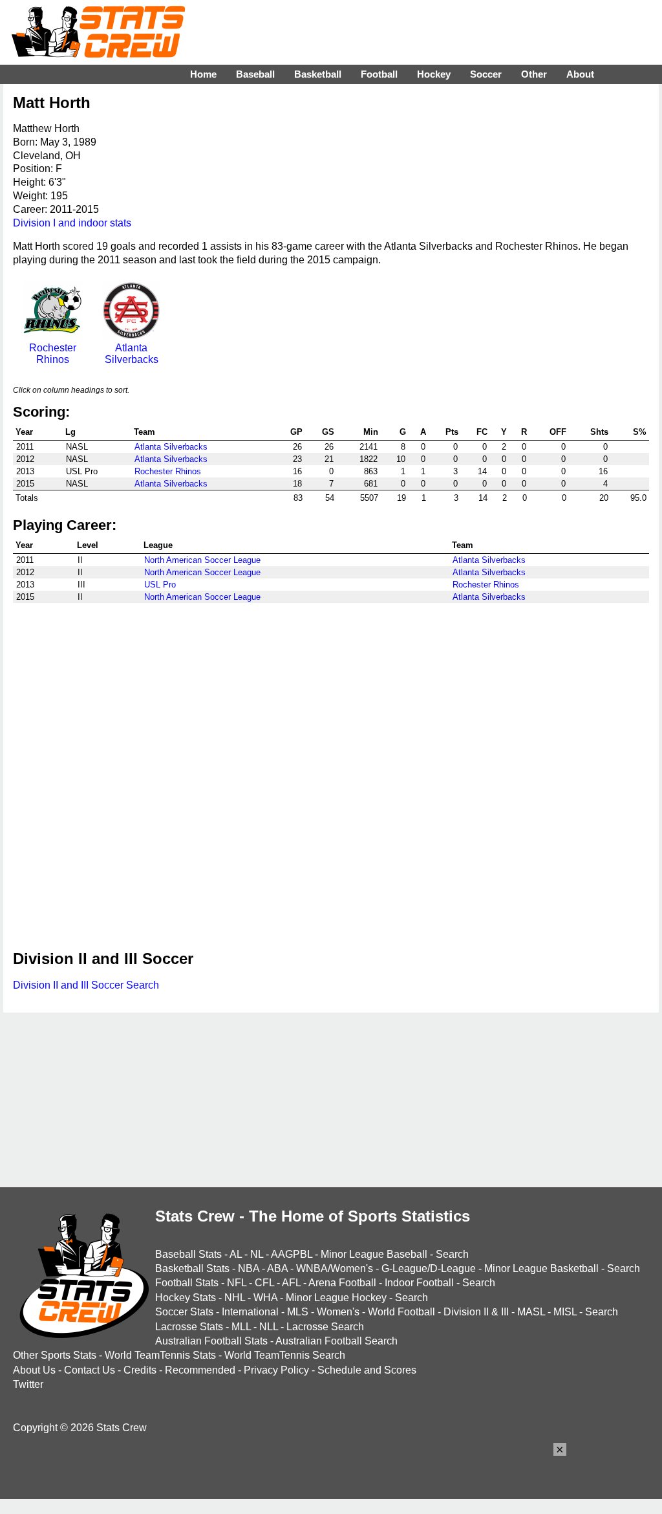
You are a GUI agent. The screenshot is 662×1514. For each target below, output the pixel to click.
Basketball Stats (192, 1268)
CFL (264, 1282)
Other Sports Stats (54, 1355)
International (250, 1311)
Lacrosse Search (325, 1326)
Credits (139, 1370)
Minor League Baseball (374, 1254)
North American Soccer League (202, 560)
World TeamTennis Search (284, 1355)
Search (452, 1254)
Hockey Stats (185, 1297)
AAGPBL (291, 1254)
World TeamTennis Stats (160, 1355)
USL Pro (160, 584)
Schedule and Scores (366, 1370)
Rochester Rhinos (52, 353)
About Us (34, 1370)
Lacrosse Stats (189, 1326)
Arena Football (342, 1282)
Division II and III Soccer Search (86, 985)
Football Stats (187, 1282)
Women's (338, 1311)
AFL (291, 1282)
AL (236, 1254)
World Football (401, 1311)
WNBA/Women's (334, 1268)
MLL (241, 1326)
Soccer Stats (184, 1311)
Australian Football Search (336, 1340)
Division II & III (476, 1311)
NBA (248, 1268)
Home (203, 74)
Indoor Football (419, 1282)
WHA (265, 1297)
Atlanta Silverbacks (131, 353)
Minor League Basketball (541, 1268)
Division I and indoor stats (72, 222)
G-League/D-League (428, 1268)
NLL (268, 1326)
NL (256, 1254)
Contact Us (89, 1370)
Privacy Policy (276, 1370)
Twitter (28, 1384)
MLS (297, 1311)
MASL (531, 1311)
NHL (234, 1297)
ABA (277, 1268)
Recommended (200, 1370)
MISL (565, 1311)
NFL (236, 1282)
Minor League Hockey (336, 1297)
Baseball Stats (188, 1254)
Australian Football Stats (211, 1340)
